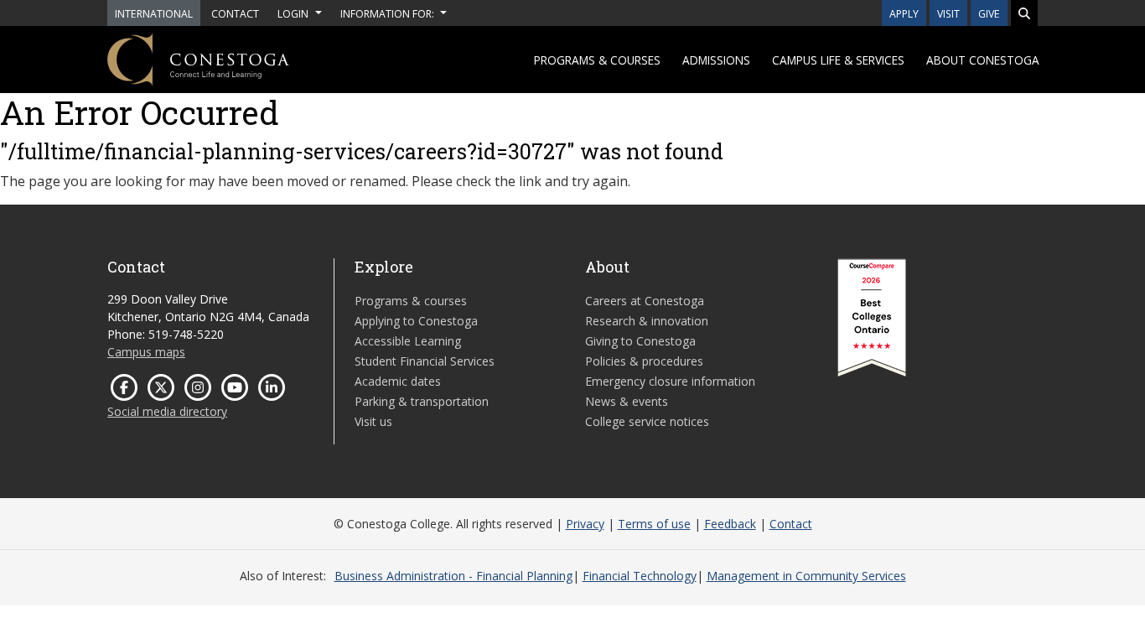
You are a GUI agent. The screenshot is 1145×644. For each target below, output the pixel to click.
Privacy (585, 524)
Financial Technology (640, 576)
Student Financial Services (425, 361)
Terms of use (654, 524)
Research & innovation (646, 321)
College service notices (647, 421)
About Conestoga (982, 60)
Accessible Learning (408, 341)
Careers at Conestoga (644, 301)
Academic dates (398, 381)
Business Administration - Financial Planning (453, 576)
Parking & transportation (422, 401)
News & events (626, 401)
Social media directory (167, 411)
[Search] (1024, 13)
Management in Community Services (806, 576)
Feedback (730, 524)
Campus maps (146, 352)
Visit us (373, 421)
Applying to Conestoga (416, 321)
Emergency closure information (670, 381)
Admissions (716, 60)
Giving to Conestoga (640, 341)
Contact (790, 524)
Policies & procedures (644, 361)
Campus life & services (838, 60)
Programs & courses (597, 60)
